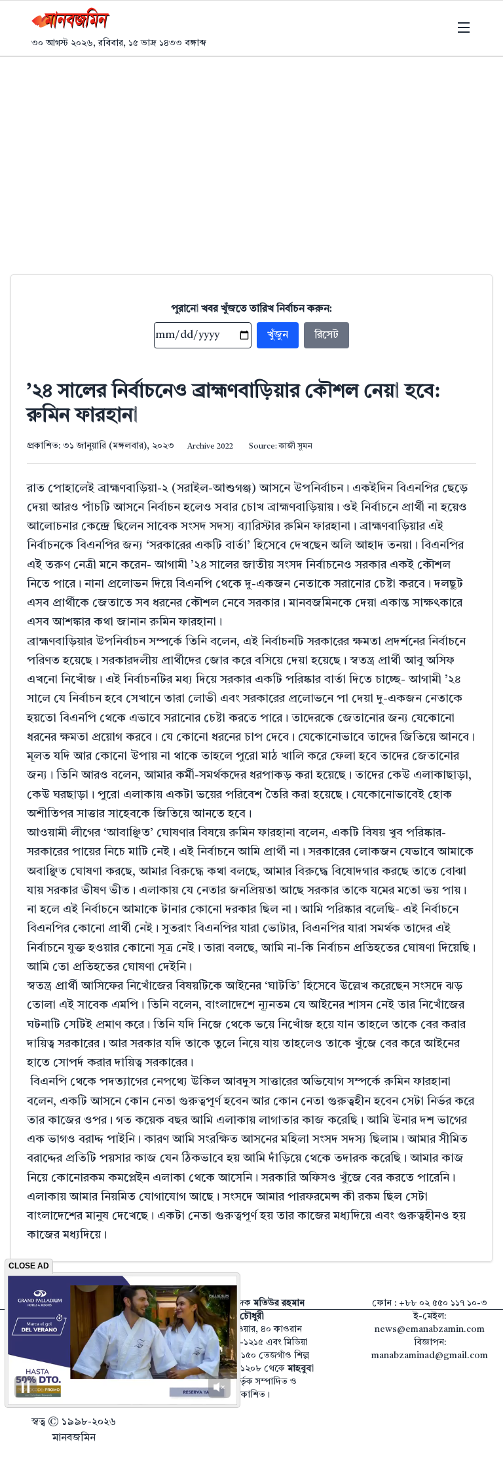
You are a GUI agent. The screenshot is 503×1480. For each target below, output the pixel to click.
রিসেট (326, 335)
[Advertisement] (251, 155)
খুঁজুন (277, 335)
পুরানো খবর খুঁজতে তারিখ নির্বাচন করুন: (252, 309)
